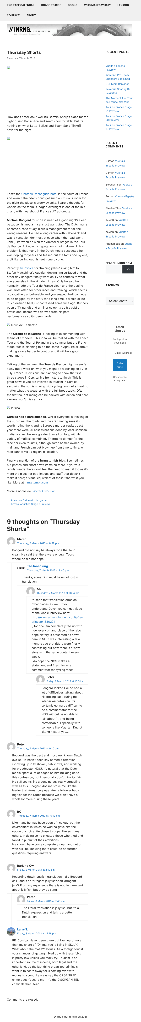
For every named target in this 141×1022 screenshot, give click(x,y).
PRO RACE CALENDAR (20, 5)
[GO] (128, 269)
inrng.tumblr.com (36, 482)
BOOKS (72, 5)
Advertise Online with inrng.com (29, 500)
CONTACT (13, 15)
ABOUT (31, 15)
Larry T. (22, 929)
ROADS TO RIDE (51, 5)
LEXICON (123, 5)
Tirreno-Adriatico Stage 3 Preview (30, 504)
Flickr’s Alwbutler (43, 491)
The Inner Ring (37, 566)
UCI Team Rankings (117, 84)
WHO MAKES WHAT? (97, 5)
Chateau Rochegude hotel (39, 194)
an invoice (27, 268)
